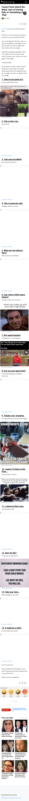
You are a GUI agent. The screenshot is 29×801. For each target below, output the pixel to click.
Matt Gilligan (6, 18)
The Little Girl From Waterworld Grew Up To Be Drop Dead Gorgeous (20, 755)
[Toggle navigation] (26, 2)
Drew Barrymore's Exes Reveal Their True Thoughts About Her (7, 755)
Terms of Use (18, 798)
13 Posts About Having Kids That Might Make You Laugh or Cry (19, 709)
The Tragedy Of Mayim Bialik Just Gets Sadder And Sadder (8, 734)
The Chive (10, 117)
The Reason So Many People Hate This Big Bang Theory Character (7, 776)
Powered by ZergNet (23, 717)
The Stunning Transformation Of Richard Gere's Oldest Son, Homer (21, 735)
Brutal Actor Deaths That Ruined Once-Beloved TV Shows (20, 775)
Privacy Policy (11, 798)
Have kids (5, 29)
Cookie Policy (4, 798)
